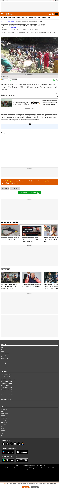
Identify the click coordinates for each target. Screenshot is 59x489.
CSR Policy (31, 468)
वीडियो (5, 17)
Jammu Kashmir (15, 188)
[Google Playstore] (8, 452)
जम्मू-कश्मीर (3, 433)
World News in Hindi (6, 377)
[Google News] (5, 79)
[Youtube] (15, 443)
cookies (29, 485)
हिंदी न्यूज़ (9, 181)
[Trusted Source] (13, 79)
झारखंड (2, 435)
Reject (35, 487)
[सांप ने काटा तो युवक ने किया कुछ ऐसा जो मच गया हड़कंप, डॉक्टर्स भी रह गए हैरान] (10, 230)
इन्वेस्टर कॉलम (4, 356)
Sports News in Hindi (6, 381)
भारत (10, 17)
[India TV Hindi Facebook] (51, 0)
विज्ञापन (2, 351)
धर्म (35, 17)
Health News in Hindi (6, 392)
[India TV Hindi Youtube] (53, 0)
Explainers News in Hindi (7, 389)
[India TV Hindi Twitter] (52, 0)
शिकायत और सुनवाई (5, 353)
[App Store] (22, 452)
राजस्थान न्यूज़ (4, 422)
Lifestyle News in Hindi (7, 394)
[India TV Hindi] (9, 14)
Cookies (5, 483)
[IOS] (48, 0)
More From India (9, 222)
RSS (49, 468)
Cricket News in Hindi (6, 383)
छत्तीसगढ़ (3, 430)
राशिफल (31, 17)
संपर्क (2, 347)
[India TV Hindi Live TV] (56, 14)
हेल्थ (49, 17)
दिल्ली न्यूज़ (3, 411)
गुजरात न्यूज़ (3, 424)
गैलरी (39, 17)
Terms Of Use (14, 468)
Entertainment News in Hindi (8, 379)
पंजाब (2, 426)
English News (4, 358)
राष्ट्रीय (12, 21)
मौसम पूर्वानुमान (4, 366)
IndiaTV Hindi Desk (11, 27)
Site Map (6, 468)
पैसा (26, 17)
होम (1, 17)
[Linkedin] (18, 443)
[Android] (49, 0)
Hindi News (3, 21)
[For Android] (8, 460)
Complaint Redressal (41, 468)
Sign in (56, 0)
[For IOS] (22, 460)
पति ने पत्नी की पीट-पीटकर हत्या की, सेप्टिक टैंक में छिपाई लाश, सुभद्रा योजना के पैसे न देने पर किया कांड (31, 239)
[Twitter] (7, 443)
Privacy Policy (23, 468)
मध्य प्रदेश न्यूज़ (4, 417)
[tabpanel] (15, 103)
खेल (23, 17)
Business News (5, 385)
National (45, 181)
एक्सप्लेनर (44, 17)
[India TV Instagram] (11, 443)
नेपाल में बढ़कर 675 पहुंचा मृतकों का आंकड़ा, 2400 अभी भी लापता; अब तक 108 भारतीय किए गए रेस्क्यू (9, 286)
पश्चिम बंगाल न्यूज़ (4, 413)
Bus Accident (5, 188)
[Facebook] (3, 443)
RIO (53, 468)
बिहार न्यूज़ (3, 415)
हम (1, 349)
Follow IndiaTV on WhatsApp (28, 192)
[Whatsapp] (54, 80)
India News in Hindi (6, 374)
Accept (26, 487)
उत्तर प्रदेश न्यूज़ (4, 409)
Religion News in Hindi (6, 387)
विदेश (14, 17)
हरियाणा (2, 428)
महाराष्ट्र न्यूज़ (3, 420)
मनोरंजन (18, 17)
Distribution (29, 469)
